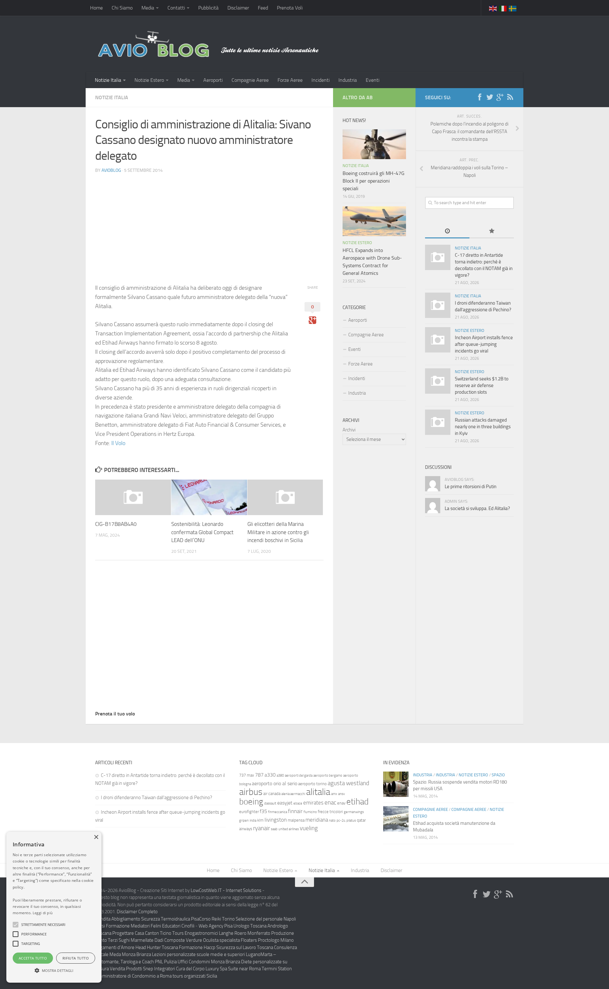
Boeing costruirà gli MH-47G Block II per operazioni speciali (373, 180)
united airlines (288, 829)
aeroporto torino (312, 783)
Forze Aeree (290, 80)
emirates (313, 802)
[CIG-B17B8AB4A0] (133, 497)
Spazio (498, 774)
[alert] (54, 907)
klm (260, 820)
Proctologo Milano (276, 940)
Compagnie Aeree (250, 80)
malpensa (296, 820)
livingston (276, 820)
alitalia (318, 791)
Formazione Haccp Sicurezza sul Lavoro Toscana (226, 947)
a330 (270, 775)
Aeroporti (213, 80)
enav (341, 803)
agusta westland (348, 783)
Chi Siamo (122, 8)
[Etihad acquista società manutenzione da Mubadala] (396, 818)
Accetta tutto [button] (33, 958)
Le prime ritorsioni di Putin (470, 486)
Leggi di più (43, 912)
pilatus (351, 820)
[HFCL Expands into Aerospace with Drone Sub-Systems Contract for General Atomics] (374, 221)
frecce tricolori (330, 811)
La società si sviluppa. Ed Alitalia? (477, 508)
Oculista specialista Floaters (230, 940)
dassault (270, 803)
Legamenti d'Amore (114, 947)
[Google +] (500, 97)
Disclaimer (238, 8)
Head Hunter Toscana (156, 947)
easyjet (284, 803)
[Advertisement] (209, 223)
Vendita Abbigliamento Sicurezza (127, 919)
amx (334, 794)
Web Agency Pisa (215, 926)
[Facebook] (479, 97)
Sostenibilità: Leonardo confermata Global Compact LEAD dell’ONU (202, 532)
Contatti (176, 8)
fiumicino (310, 812)
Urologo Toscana (249, 926)
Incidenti (320, 80)
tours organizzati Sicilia (195, 976)
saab (274, 829)
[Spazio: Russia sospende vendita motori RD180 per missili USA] (396, 784)
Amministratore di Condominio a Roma (133, 976)
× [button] (96, 837)
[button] (15, 924)
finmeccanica (277, 812)
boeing (251, 802)
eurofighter (249, 811)
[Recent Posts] (447, 231)
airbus (250, 792)
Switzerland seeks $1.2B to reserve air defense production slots (481, 385)
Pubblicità (208, 8)
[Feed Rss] (510, 97)
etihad (357, 802)
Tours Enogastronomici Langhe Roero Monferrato (221, 933)
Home (96, 8)
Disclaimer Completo (137, 912)
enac (330, 802)
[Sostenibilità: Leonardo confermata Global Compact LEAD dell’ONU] (209, 497)
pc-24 (341, 820)
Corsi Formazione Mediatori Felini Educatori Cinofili (144, 926)
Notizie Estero (149, 80)
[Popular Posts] (491, 231)
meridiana (316, 820)
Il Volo (118, 443)
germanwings (354, 812)
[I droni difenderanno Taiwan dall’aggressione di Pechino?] (437, 305)
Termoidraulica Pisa (180, 919)
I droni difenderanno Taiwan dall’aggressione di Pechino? (156, 797)
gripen (244, 820)
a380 (280, 775)
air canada (271, 793)
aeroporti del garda (298, 775)
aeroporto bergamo (327, 775)
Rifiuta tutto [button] (75, 958)
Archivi (349, 430)
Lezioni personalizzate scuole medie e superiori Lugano (206, 954)
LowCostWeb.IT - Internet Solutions (226, 890)
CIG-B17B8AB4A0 (116, 524)
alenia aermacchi (293, 794)
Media (147, 8)
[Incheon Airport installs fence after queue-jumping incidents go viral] (437, 339)
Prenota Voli (290, 8)
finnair (295, 811)
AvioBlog (111, 170)
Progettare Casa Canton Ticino (141, 933)
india (253, 820)
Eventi (372, 80)
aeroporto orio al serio (274, 783)
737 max (246, 775)
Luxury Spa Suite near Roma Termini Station (249, 969)
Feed (263, 8)
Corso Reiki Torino (217, 919)
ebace (297, 803)
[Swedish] (513, 7)
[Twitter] (490, 97)
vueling (309, 828)
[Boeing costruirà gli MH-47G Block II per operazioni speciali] (374, 144)
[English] (493, 7)
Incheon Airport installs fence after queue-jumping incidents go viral (484, 344)
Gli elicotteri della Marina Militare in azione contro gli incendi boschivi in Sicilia (278, 532)
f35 (263, 811)
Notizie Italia (108, 80)
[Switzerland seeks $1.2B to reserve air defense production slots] (437, 381)
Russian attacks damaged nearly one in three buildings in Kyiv (483, 426)
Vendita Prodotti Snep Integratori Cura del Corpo (157, 969)
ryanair (261, 828)
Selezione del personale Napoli (266, 919)
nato (332, 820)
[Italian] (503, 7)
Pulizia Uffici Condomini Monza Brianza (202, 962)
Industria (347, 80)
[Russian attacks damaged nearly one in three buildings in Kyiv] (437, 422)
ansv (341, 794)
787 (259, 775)
